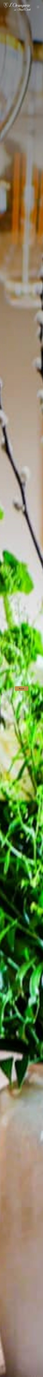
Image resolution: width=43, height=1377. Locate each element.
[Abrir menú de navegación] (38, 7)
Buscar (21, 688)
